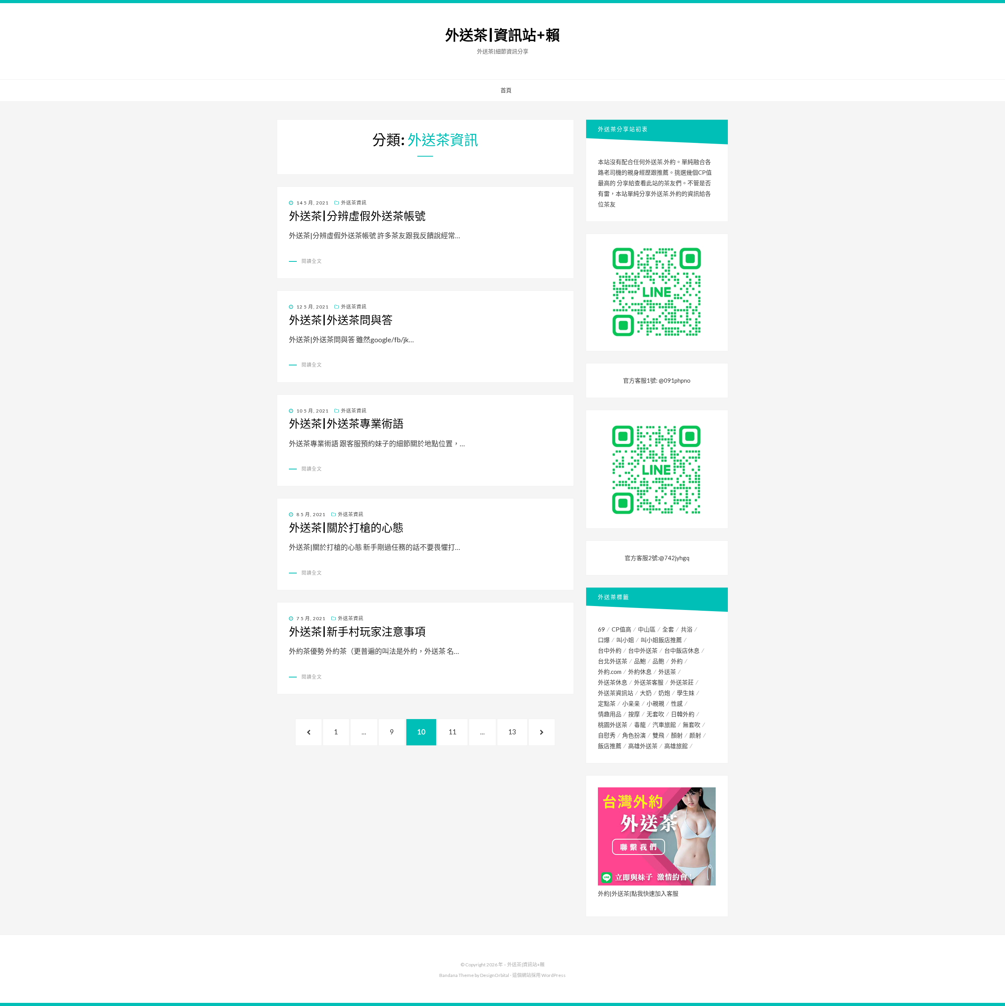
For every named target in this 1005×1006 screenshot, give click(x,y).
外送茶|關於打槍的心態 (346, 528)
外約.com (609, 671)
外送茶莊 (682, 682)
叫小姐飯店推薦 (661, 639)
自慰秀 (607, 735)
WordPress (553, 975)
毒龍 (640, 724)
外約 (677, 661)
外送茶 (667, 671)
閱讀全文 (312, 261)
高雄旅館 (676, 745)
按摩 (634, 714)
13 (512, 736)
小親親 (655, 703)
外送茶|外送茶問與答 (341, 320)
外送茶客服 (648, 682)
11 (452, 736)
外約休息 (640, 671)
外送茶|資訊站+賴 (502, 35)
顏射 (677, 735)
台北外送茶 (612, 661)
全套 (668, 629)
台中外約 (609, 650)
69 (601, 629)
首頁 (506, 90)
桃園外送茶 (612, 724)
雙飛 (658, 735)
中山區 (647, 629)
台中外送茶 (643, 650)
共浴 (687, 629)
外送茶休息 (612, 682)
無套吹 (691, 724)
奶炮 (664, 692)
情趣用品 (609, 714)
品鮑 (640, 661)
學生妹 (685, 692)
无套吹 (655, 714)
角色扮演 (634, 735)
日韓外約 (682, 714)
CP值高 (621, 629)
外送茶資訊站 (615, 692)
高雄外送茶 (643, 745)
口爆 (604, 639)
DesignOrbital (494, 975)
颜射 (695, 735)
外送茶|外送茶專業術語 (346, 424)
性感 (677, 703)
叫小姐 (625, 639)
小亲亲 (631, 703)
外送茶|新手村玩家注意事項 (357, 632)
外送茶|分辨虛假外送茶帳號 (357, 216)
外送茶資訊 (354, 203)
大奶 (646, 692)
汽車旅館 (664, 724)
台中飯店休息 (682, 650)
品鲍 (658, 661)
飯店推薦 (609, 745)
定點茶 (607, 703)
